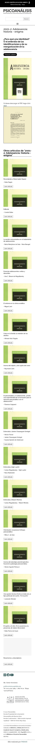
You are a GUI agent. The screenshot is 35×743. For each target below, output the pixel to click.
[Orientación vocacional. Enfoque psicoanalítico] (18, 518)
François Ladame (10, 54)
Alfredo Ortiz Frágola (11, 338)
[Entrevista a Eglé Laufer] (18, 455)
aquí (5, 105)
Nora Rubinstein (9, 473)
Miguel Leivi (8, 306)
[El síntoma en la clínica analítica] (18, 291)
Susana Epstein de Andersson (13, 440)
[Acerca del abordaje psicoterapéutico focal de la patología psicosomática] (18, 550)
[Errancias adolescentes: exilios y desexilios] (18, 259)
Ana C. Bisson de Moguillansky (14, 276)
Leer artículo (8, 186)
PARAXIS (24, 742)
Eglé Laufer (22, 470)
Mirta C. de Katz (9, 535)
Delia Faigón (8, 182)
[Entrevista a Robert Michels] (18, 488)
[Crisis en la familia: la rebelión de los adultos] (18, 322)
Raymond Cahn (9, 368)
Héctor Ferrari (8, 434)
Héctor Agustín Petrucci (12, 567)
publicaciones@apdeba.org (12, 686)
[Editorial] (18, 197)
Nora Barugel (26, 244)
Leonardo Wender (10, 599)
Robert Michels (23, 503)
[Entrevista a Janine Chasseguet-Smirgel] (18, 419)
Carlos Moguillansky (10, 470)
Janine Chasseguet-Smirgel (13, 437)
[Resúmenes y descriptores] (18, 646)
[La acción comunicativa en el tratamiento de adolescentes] (18, 227)
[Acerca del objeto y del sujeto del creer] (18, 354)
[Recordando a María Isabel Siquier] (18, 167)
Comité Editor (8, 212)
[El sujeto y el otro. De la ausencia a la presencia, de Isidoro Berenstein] (18, 614)
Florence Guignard (10, 404)
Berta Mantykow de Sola (12, 244)
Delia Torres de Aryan (11, 631)
